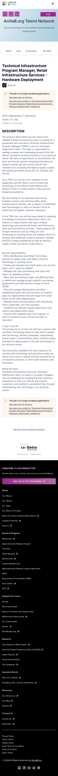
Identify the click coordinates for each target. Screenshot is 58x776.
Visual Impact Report (11, 659)
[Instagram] (5, 14)
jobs (18, 51)
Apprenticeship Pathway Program (16, 543)
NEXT (4, 573)
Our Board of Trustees (11, 510)
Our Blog (6, 700)
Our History (7, 500)
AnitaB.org (37, 760)
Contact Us (7, 718)
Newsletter (6, 724)
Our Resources (8, 695)
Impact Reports (8, 654)
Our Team (6, 505)
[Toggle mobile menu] (52, 3)
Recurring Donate (9, 606)
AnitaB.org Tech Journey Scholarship (18, 682)
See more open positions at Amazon (29, 429)
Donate (5, 601)
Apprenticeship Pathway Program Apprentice (21, 568)
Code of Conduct (9, 749)
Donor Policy (7, 752)
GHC (4, 588)
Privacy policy (22, 454)
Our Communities (9, 621)
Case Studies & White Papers (14, 644)
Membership (7, 558)
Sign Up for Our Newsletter (27, 481)
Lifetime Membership (11, 563)
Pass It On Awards (10, 677)
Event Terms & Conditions (13, 746)
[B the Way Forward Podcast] (38, 767)
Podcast (5, 705)
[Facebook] (11, 14)
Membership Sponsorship (13, 616)
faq (48, 14)
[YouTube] (29, 767)
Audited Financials (10, 520)
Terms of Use (7, 739)
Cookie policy (35, 454)
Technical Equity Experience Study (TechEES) (21, 649)
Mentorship (7, 538)
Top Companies (8, 664)
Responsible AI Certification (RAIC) (16, 578)
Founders (6, 548)
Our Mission (7, 496)
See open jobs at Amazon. (21, 97)
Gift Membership (9, 631)
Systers (5, 626)
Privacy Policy (8, 736)
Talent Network (8, 553)
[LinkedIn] (17, 14)
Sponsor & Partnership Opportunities (18, 611)
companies (31, 51)
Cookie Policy (8, 742)
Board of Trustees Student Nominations (19, 515)
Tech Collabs (7, 583)
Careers (5, 525)
